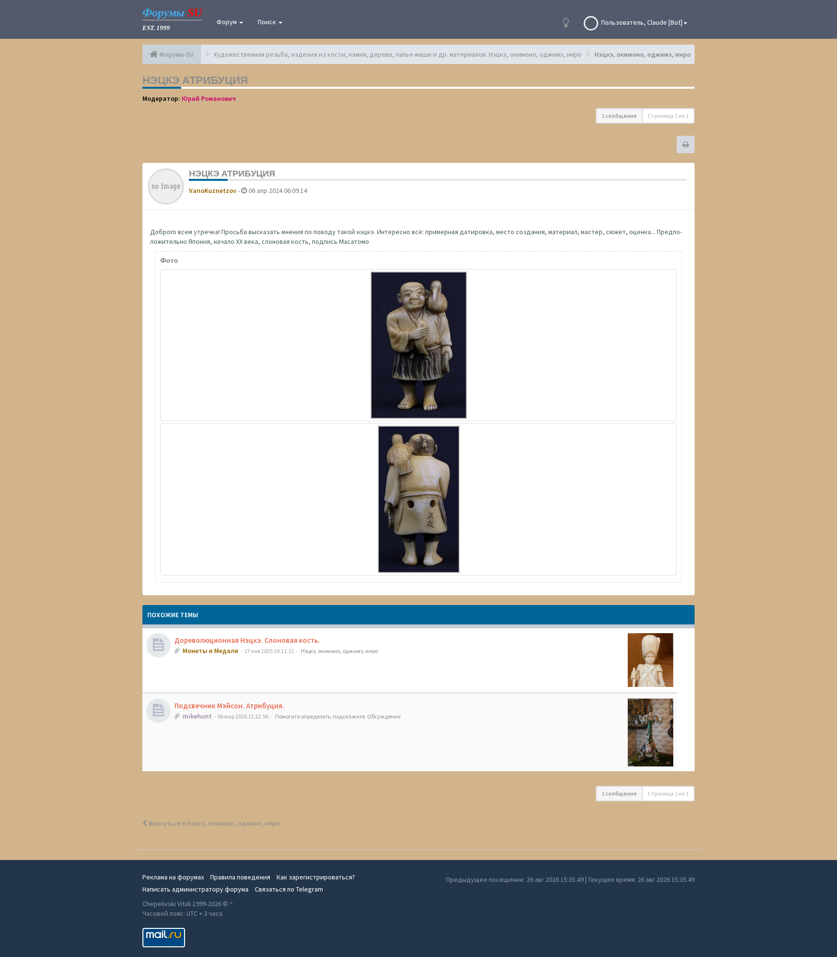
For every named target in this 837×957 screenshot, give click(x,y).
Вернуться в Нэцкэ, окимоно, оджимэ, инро (213, 823)
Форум (227, 21)
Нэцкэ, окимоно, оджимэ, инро (339, 650)
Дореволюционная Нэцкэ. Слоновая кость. (247, 640)
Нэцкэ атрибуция (195, 80)
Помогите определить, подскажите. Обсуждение (338, 716)
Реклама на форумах (173, 877)
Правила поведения (240, 877)
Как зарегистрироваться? (316, 877)
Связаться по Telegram (289, 889)
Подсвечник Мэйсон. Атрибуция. (229, 705)
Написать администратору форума (195, 889)
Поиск (268, 21)
